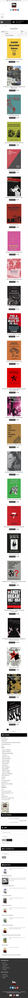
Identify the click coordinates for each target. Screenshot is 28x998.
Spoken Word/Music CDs (7, 792)
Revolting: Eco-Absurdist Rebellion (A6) (14, 252)
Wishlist (4, 977)
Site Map (4, 969)
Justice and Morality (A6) (14, 115)
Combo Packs (4, 796)
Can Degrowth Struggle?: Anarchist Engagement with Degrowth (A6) (14, 87)
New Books (4, 740)
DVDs (2, 789)
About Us (4, 962)
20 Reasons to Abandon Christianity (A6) (13, 417)
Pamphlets (4, 787)
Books (2, 747)
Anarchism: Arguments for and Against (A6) (14, 472)
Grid (5, 31)
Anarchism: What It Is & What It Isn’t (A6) (14, 197)
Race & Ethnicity (5, 768)
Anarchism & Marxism (6, 751)
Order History (5, 976)
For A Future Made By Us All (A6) (14, 334)
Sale (2, 746)
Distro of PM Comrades (7, 783)
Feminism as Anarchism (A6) (14, 722)
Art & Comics (4, 755)
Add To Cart (12, 61)
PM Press (16, 991)
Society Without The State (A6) (13, 694)
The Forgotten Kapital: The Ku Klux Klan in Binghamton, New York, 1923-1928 (14, 639)
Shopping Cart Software (16, 992)
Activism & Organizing (6, 749)
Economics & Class (6, 756)
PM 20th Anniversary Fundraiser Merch (10, 742)
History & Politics (5, 763)
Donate (3, 778)
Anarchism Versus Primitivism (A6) (14, 499)
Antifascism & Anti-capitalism (7, 753)
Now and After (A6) (14, 224)
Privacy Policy (5, 964)
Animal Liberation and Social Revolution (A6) (14, 142)
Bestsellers (4, 739)
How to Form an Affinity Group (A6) (14, 279)
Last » (19, 729)
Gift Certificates (5, 799)
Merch (2, 794)
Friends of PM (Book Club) (7, 798)
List (7, 31)
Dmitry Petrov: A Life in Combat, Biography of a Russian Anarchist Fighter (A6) (14, 389)
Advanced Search (6, 967)
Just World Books (5, 780)
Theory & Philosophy (6, 772)
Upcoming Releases (6, 744)
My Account (4, 974)
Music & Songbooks (6, 766)
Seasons (3, 777)
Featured (3, 737)
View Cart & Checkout (14, 822)
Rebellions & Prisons (6, 770)
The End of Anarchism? (14, 306)
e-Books (3, 785)
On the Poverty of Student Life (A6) (14, 444)
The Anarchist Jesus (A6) (14, 554)
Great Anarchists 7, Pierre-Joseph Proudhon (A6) (14, 526)
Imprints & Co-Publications (7, 773)
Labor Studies (4, 765)
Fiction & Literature (5, 760)
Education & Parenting (6, 758)
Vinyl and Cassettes (6, 791)
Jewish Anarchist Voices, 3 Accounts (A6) (13, 59)
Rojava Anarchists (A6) (14, 667)
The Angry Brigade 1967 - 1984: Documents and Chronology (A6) (14, 610)
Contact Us (4, 966)
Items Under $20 (5, 775)
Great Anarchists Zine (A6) (13, 170)
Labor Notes (4, 782)
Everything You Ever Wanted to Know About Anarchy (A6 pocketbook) (14, 582)
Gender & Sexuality (5, 761)
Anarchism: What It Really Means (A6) (14, 361)
